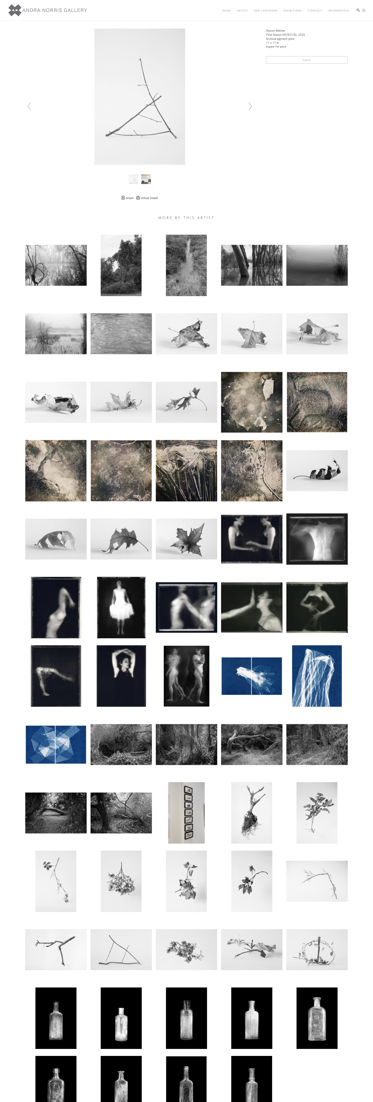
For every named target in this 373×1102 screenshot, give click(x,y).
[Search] (358, 10)
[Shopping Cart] (364, 10)
